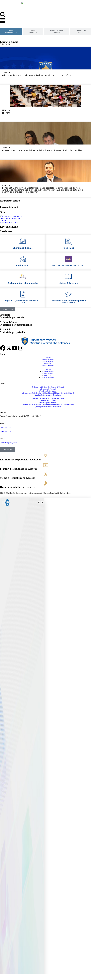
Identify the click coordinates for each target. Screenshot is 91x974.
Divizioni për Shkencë (48, 389)
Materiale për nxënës (12, 317)
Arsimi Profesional (33, 31)
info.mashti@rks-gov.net (8, 443)
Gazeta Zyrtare (48, 362)
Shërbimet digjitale (23, 248)
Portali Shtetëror (47, 360)
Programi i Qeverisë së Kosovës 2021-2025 (23, 301)
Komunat (48, 358)
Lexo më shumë (9, 207)
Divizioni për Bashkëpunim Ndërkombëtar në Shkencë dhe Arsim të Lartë (48, 393)
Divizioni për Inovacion (47, 391)
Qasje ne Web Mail (47, 366)
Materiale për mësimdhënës (16, 324)
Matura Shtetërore (68, 283)
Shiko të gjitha (5, 44)
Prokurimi (47, 364)
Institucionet (22, 265)
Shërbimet (6, 231)
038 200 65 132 (5, 431)
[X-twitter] (9, 348)
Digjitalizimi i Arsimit (81, 31)
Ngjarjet (5, 212)
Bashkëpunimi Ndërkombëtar (22, 283)
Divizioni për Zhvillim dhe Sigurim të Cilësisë (48, 387)
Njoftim (6, 113)
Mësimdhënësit (8, 322)
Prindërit (5, 329)
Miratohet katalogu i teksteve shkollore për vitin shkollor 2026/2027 (37, 75)
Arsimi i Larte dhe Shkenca (56, 31)
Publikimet (68, 248)
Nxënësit (5, 314)
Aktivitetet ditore (10, 200)
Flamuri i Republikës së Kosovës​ (18, 468)
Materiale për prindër (12, 332)
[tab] (11, 31)
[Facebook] (3, 348)
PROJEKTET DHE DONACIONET (68, 265)
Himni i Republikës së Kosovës (17, 486)
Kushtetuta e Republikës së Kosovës (20, 459)
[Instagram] (21, 348)
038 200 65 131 (5, 427)
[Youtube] (15, 348)
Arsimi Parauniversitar (11, 31)
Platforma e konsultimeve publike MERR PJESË (68, 301)
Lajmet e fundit (9, 41)
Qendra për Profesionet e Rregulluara (48, 395)
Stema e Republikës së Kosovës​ (17, 477)
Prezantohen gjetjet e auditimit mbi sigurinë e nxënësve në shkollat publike (42, 150)
